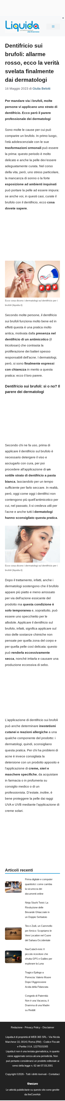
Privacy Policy (32, 1027)
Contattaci (54, 1074)
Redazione (16, 1027)
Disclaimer (48, 1027)
